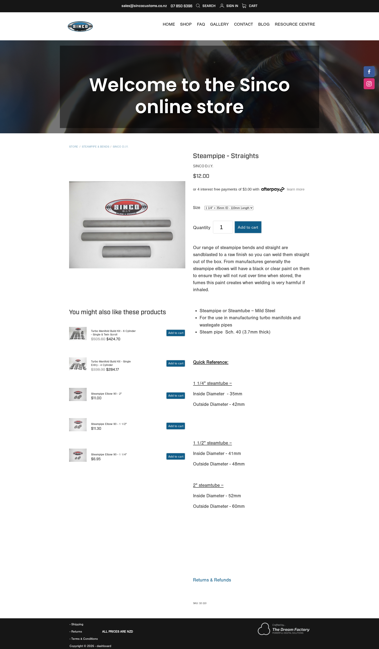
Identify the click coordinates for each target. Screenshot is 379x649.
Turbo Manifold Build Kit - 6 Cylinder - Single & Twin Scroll (113, 332)
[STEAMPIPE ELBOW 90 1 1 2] (78, 427)
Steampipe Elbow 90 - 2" (106, 393)
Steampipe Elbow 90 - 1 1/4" (109, 454)
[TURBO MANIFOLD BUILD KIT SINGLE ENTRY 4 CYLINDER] (78, 366)
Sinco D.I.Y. (120, 146)
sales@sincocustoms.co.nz (144, 6)
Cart (252, 6)
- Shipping (76, 624)
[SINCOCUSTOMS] (369, 71)
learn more (295, 189)
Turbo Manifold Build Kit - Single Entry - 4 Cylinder (111, 363)
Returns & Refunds (212, 580)
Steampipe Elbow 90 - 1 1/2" (109, 424)
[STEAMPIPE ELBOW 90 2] (78, 396)
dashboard (104, 646)
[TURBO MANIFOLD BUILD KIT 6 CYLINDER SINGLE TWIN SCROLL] (78, 336)
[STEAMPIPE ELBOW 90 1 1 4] (78, 457)
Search (209, 6)
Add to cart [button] (248, 227)
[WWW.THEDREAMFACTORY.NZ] (283, 634)
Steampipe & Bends (95, 146)
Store (73, 146)
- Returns (76, 631)
